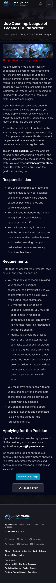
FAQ (35, 551)
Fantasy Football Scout (15, 572)
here (5, 272)
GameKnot (32, 572)
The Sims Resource (27, 564)
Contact (16, 551)
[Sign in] (40, 4)
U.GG (14, 564)
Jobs (21, 555)
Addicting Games (13, 568)
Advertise (26, 551)
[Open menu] (49, 3)
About (7, 551)
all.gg (7, 564)
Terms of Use (11, 555)
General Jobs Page (28, 476)
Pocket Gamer (29, 568)
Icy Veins (9, 524)
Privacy (42, 551)
